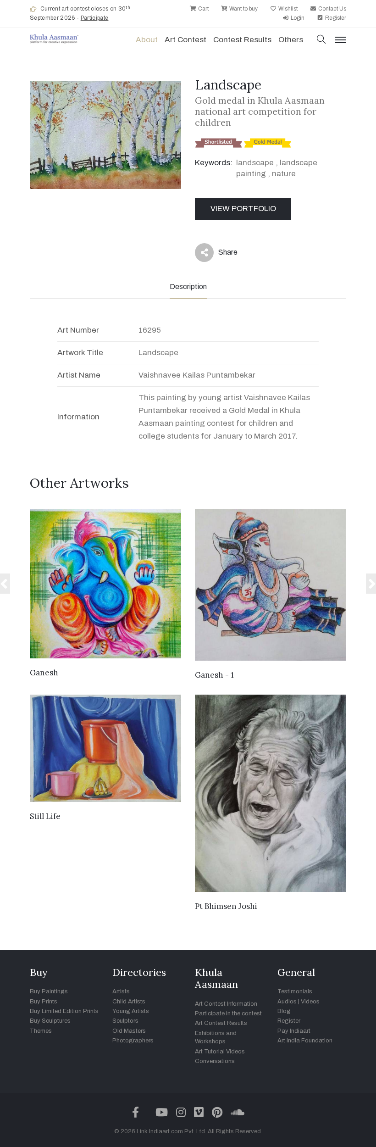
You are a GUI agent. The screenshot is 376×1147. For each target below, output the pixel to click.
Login (296, 18)
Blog (284, 1011)
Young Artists (130, 1011)
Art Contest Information (226, 1004)
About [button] (147, 39)
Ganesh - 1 (214, 675)
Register (335, 18)
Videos (310, 1001)
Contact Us (331, 9)
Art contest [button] (185, 39)
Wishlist (287, 9)
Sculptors (125, 1021)
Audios (287, 1001)
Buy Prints (43, 1001)
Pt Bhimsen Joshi (226, 906)
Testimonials (294, 991)
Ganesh (44, 673)
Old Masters (129, 1031)
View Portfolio (243, 208)
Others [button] (290, 39)
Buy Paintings (49, 991)
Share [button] (221, 254)
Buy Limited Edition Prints (64, 1011)
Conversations (215, 1061)
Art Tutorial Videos (220, 1051)
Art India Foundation (304, 1040)
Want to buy (243, 9)
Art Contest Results (221, 1023)
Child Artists (128, 1001)
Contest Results (242, 39)
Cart (203, 9)
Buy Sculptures (50, 1021)
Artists (121, 991)
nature (284, 173)
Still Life (45, 816)
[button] (321, 40)
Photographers (133, 1040)
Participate (95, 18)
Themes (41, 1031)
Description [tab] (188, 286)
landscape (255, 162)
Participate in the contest (228, 1013)
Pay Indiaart (293, 1031)
